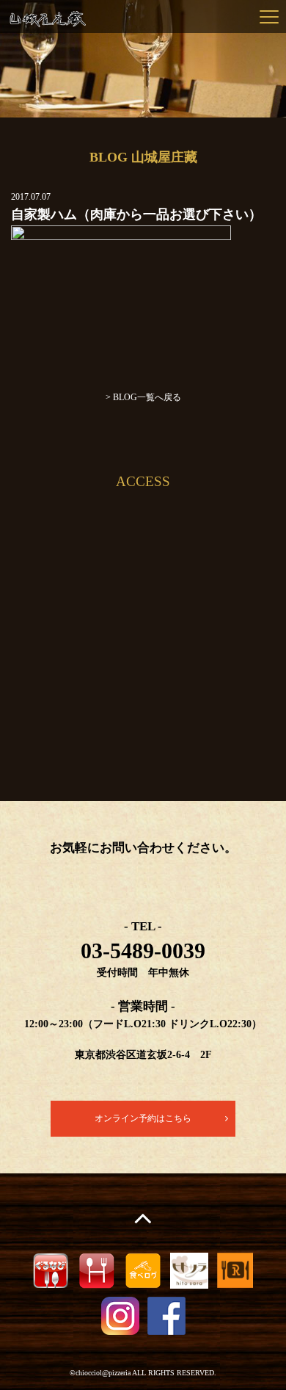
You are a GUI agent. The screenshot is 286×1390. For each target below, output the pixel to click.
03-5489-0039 (143, 950)
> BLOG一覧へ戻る (143, 397)
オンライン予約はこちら (143, 1118)
